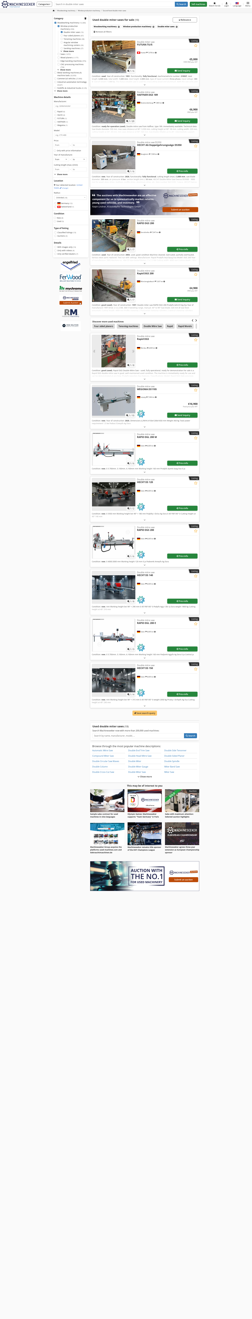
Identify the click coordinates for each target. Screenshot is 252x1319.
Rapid (61, 111)
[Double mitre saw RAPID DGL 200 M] (113, 449)
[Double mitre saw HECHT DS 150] (113, 680)
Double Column (100, 766)
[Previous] (94, 56)
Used (60, 221)
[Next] (133, 56)
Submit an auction (180, 209)
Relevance (185, 19)
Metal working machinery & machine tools (69, 74)
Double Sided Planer (174, 755)
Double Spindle (171, 761)
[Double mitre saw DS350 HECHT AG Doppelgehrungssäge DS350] (113, 157)
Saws (66, 54)
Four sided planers (74, 35)
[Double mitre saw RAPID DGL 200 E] (113, 635)
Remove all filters (103, 31)
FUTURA (62, 118)
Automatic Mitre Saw (102, 750)
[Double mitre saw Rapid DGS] (113, 351)
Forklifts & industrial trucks (72, 88)
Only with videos (65, 250)
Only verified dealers (67, 254)
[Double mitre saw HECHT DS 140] (113, 587)
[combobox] (70, 197)
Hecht (61, 115)
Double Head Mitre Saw (139, 755)
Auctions (62, 236)
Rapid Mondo (185, 326)
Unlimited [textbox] (61, 197)
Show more (146, 776)
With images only (66, 247)
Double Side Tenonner (175, 750)
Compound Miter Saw (103, 755)
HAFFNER (62, 122)
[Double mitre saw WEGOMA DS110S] (113, 401)
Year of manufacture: (63, 155)
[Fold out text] (145, 85)
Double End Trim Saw (138, 750)
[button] (247, 4)
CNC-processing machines (72, 65)
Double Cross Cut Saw (103, 772)
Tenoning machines (74, 39)
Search (182, 4)
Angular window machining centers (73, 44)
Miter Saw (169, 772)
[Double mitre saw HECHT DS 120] (113, 494)
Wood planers (69, 57)
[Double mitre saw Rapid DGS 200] (113, 285)
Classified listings (66, 232)
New (60, 218)
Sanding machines (73, 48)
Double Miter (134, 761)
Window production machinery (69, 27)
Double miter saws (73, 32)
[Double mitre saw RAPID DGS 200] (113, 235)
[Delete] (118, 26)
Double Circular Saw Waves (105, 761)
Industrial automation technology (72, 83)
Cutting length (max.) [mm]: (66, 165)
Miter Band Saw (172, 766)
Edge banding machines (73, 61)
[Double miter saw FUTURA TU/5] (113, 57)
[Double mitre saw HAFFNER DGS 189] (113, 107)
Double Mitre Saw (153, 326)
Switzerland (67, 206)
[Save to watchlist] (196, 45)
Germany (66, 203)
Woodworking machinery (71, 22)
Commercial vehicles (69, 78)
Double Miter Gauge (138, 766)
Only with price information (69, 150)
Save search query (145, 713)
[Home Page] (54, 10)
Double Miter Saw (137, 772)
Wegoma (62, 125)
